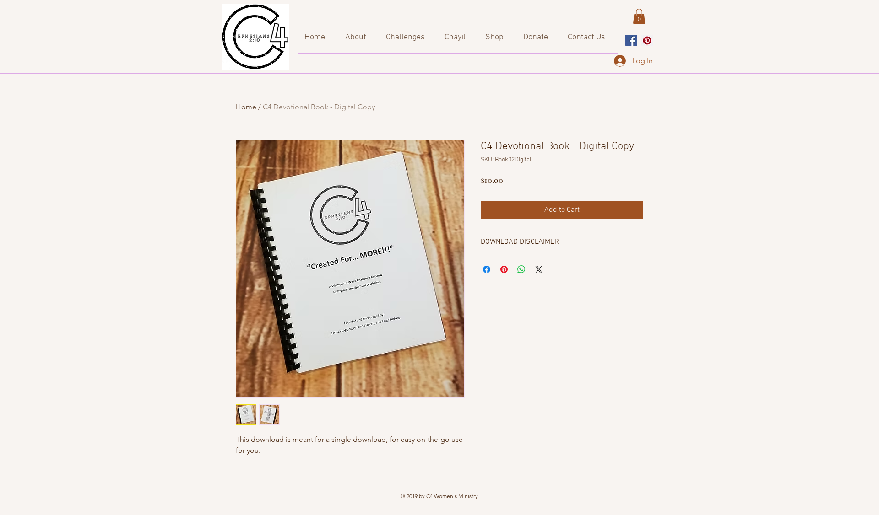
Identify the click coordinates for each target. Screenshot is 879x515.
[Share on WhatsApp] (521, 269)
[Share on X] (538, 269)
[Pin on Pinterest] (504, 269)
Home (246, 106)
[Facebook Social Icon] (631, 40)
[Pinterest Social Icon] (647, 40)
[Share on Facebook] (486, 269)
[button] (639, 16)
